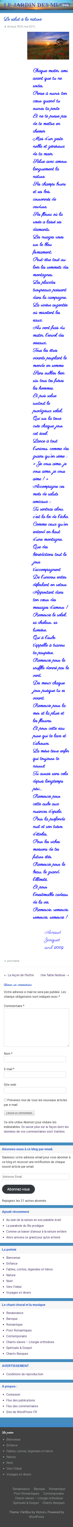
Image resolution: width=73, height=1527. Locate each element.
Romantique (14, 1324)
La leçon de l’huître (19, 975)
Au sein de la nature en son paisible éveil (33, 1220)
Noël (9, 1281)
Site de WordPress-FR (21, 1412)
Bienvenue (13, 1258)
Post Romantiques (19, 1330)
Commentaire (14, 1006)
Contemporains (16, 1336)
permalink (13, 960)
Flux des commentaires (22, 1406)
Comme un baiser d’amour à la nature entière (36, 1231)
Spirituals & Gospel (19, 1348)
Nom (8, 1053)
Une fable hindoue (55, 975)
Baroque (12, 1319)
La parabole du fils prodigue (25, 1226)
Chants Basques (17, 1353)
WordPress (36, 1517)
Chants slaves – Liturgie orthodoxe (30, 1342)
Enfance (12, 1263)
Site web (10, 1084)
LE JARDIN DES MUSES (37, 5)
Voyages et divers (18, 1292)
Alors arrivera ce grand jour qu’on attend (33, 1237)
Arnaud (11, 26)
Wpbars (41, 1512)
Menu (65, 5)
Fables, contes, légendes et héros (29, 1269)
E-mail (9, 1069)
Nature (11, 1275)
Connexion (13, 1394)
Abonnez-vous (18, 1189)
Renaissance (14, 1313)
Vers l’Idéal (13, 1287)
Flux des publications (20, 1400)
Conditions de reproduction (24, 1374)
